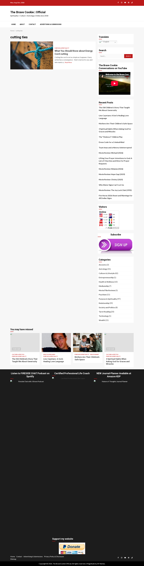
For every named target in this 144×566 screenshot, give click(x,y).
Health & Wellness (106, 282)
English (106, 42)
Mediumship (104, 286)
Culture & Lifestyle (107, 273)
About (22, 24)
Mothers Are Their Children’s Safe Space (116, 123)
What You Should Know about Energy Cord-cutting (31, 55)
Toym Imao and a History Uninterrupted (115, 147)
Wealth (102, 320)
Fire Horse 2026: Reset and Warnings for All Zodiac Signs (115, 196)
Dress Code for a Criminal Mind (111, 142)
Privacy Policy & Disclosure (54, 556)
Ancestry (102, 265)
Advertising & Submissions (50, 24)
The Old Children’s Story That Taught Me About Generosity (114, 108)
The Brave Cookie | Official (28, 12)
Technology (104, 316)
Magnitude (91, 564)
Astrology (103, 269)
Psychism (102, 294)
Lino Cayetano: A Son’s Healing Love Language (114, 116)
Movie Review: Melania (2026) (111, 169)
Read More (68, 62)
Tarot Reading (105, 312)
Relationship (104, 303)
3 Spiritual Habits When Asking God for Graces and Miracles (115, 130)
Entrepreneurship (106, 277)
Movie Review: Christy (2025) (111, 179)
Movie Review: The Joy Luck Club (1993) (115, 190)
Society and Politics (107, 307)
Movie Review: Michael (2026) (111, 153)
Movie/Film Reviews (107, 290)
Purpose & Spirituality (62, 48)
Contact (32, 24)
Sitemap (13, 559)
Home (13, 24)
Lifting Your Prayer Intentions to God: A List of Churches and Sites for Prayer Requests (115, 161)
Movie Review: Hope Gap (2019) (112, 174)
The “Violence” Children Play (110, 137)
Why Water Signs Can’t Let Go (111, 185)
